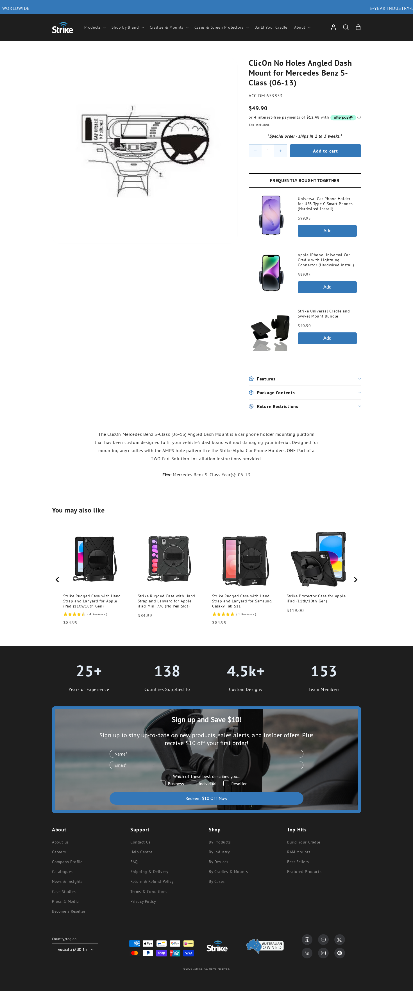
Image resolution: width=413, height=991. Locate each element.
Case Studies (64, 891)
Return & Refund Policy (152, 881)
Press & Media (65, 901)
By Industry (219, 851)
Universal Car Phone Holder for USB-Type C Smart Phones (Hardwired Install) (325, 203)
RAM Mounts (298, 851)
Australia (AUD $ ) (72, 949)
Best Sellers (298, 861)
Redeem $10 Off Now (206, 798)
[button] (94, 27)
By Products (220, 842)
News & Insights (67, 881)
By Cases (217, 881)
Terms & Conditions (148, 891)
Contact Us (140, 842)
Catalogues (62, 871)
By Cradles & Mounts (228, 871)
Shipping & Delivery (149, 871)
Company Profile (67, 861)
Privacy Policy (143, 901)
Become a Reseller (68, 911)
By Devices (218, 861)
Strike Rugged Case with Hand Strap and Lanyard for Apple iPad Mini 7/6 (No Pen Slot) (166, 601)
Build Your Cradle (303, 842)
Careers (59, 851)
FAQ (134, 861)
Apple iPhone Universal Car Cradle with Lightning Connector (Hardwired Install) (326, 259)
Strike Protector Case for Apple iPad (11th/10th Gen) (316, 598)
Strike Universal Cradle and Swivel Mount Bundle (324, 314)
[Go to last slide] (57, 579)
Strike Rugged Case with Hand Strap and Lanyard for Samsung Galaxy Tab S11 (242, 601)
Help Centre (141, 851)
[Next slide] (355, 579)
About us (60, 842)
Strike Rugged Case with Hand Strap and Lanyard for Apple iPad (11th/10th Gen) (92, 601)
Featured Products (304, 871)
